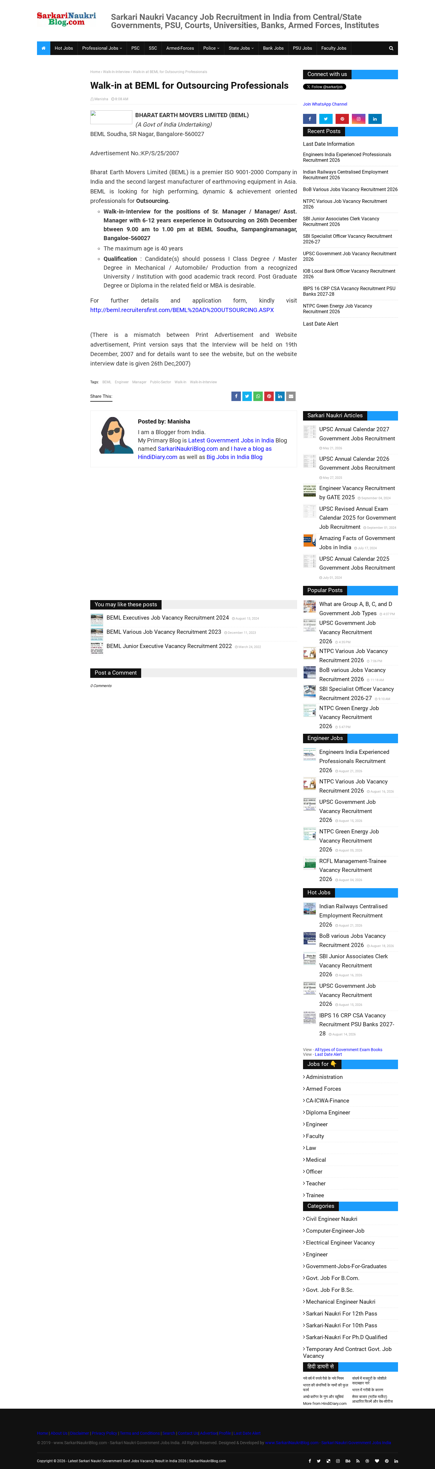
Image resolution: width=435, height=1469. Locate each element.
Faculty (315, 1136)
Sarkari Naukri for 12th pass (341, 1313)
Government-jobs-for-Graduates (346, 1266)
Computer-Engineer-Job (335, 1230)
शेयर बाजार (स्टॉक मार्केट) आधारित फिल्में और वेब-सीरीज (372, 1399)
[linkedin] (375, 119)
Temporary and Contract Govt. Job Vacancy (347, 1352)
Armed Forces (323, 1088)
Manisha (101, 99)
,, (91, 626)
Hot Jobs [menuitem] (64, 48)
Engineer (122, 382)
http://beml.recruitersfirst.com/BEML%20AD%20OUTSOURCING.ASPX (182, 309)
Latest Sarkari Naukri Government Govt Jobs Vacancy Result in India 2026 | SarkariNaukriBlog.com (147, 1461)
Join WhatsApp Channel (325, 104)
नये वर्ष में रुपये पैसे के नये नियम (323, 1378)
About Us (58, 1433)
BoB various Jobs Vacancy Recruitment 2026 (350, 189)
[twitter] (326, 119)
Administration (324, 1077)
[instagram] (358, 119)
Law (311, 1148)
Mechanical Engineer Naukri (341, 1301)
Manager (139, 382)
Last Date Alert (328, 1054)
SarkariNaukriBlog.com (188, 448)
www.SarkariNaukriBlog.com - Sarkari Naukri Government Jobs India (328, 1442)
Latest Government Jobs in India (231, 440)
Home (95, 72)
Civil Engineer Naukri (331, 1219)
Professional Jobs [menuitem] (100, 48)
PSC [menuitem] (135, 48)
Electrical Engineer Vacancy (340, 1242)
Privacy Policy (104, 1433)
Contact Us (188, 1433)
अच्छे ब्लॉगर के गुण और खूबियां (323, 1396)
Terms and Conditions (140, 1433)
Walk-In (180, 382)
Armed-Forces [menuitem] (180, 48)
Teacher (316, 1183)
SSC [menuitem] (153, 48)
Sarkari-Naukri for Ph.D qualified (346, 1337)
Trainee (315, 1195)
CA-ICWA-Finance (327, 1100)
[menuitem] (43, 48)
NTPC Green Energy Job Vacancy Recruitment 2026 (337, 308)
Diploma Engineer (328, 1112)
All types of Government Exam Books (348, 1049)
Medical (316, 1159)
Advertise (208, 1433)
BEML (106, 382)
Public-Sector (160, 382)
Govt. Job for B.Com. (333, 1278)
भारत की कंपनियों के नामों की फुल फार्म (325, 1387)
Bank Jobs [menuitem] (273, 48)
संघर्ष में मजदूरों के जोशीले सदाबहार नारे (369, 1380)
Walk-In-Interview (116, 72)
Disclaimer (79, 1433)
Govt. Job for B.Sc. (330, 1290)
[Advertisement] (61, 161)
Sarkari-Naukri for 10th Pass (341, 1325)
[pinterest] (342, 119)
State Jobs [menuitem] (239, 48)
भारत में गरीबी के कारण (367, 1390)
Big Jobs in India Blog (234, 456)
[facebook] (309, 119)
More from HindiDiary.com (325, 1403)
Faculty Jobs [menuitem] (334, 48)
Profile (225, 1433)
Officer (314, 1171)
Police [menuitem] (209, 48)
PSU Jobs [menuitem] (302, 48)
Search (168, 1433)
